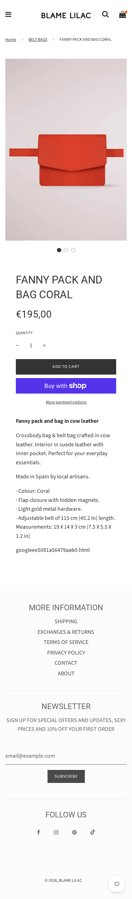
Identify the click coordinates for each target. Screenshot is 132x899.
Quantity (24, 333)
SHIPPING (66, 621)
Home (10, 40)
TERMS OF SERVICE (66, 642)
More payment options (66, 402)
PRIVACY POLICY (66, 653)
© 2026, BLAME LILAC (63, 881)
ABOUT (66, 673)
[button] (59, 250)
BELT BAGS (38, 40)
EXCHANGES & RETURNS (66, 632)
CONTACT (66, 663)
